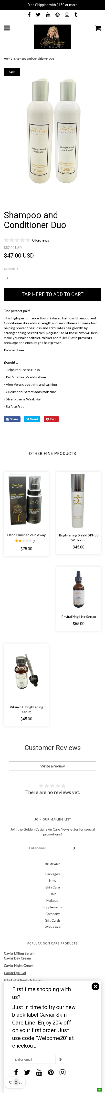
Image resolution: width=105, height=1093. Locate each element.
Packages (52, 874)
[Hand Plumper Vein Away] (26, 501)
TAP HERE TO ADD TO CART (53, 294)
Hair (53, 894)
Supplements (52, 907)
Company (52, 914)
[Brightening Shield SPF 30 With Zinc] (79, 501)
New (52, 880)
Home (8, 58)
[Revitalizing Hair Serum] (79, 589)
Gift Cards (53, 920)
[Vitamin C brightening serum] (26, 673)
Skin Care (52, 887)
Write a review (52, 766)
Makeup (52, 900)
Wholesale (52, 927)
